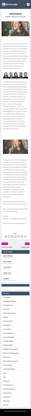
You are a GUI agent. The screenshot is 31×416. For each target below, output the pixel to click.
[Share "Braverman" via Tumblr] (12, 236)
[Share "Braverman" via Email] (25, 236)
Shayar (4, 373)
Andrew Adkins (6, 297)
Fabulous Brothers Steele (9, 313)
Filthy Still (5, 317)
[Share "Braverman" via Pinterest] (15, 236)
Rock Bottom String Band (9, 369)
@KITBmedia (15, 413)
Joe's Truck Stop (7, 329)
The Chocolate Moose (21, 165)
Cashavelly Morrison (8, 257)
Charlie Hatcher (18, 89)
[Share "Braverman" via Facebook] (6, 236)
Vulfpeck (25, 172)
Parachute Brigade (7, 365)
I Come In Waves (7, 267)
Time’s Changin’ (7, 261)
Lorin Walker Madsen (8, 341)
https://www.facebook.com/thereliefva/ (14, 201)
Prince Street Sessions (17, 44)
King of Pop (19, 174)
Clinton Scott (6, 309)
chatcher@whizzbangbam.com (17, 219)
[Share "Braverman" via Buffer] (18, 236)
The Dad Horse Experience (9, 389)
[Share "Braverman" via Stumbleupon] (21, 236)
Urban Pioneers (7, 397)
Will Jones (5, 405)
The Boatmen (6, 381)
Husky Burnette (7, 325)
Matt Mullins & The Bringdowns (10, 349)
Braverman (6, 278)
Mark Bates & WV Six (7, 274)
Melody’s (23, 53)
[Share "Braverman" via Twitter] (9, 236)
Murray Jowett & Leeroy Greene (10, 361)
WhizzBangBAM (22, 87)
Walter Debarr (6, 268)
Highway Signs (7, 273)
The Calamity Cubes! (8, 385)
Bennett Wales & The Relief (15, 17)
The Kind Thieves (7, 393)
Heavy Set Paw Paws (8, 321)
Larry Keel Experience (8, 263)
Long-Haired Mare (8, 256)
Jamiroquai (17, 172)
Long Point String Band (8, 337)
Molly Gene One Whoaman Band (11, 353)
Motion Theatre (7, 357)
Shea (4, 377)
